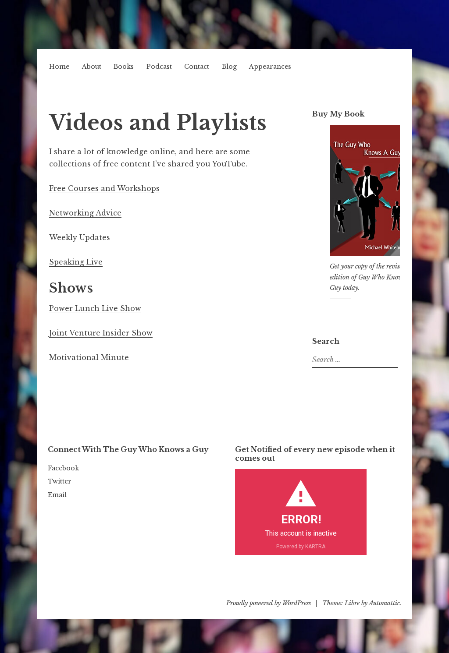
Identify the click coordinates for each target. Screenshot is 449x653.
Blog (229, 67)
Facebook (63, 468)
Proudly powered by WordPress (268, 603)
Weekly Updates (79, 237)
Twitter (59, 481)
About (91, 67)
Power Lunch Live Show (95, 308)
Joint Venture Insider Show (101, 332)
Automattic (384, 603)
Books (124, 67)
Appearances (270, 67)
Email (57, 495)
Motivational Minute (89, 357)
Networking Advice (85, 212)
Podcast (159, 67)
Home (59, 67)
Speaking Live (76, 262)
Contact (196, 67)
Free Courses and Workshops (104, 188)
